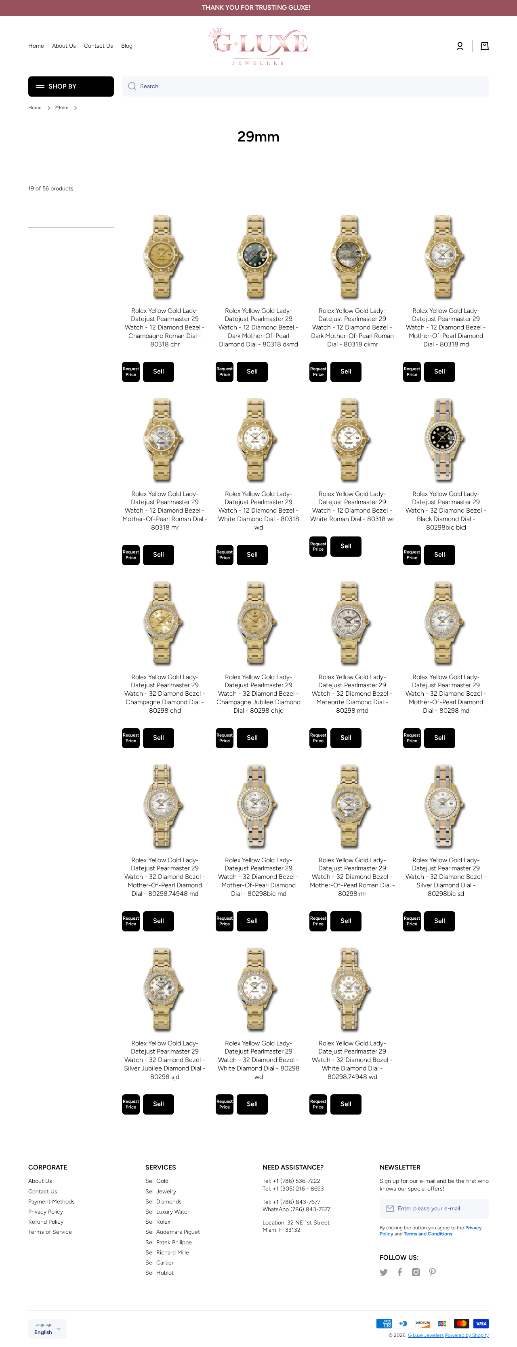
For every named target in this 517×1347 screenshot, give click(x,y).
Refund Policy (45, 1221)
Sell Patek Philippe (168, 1242)
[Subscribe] (479, 1209)
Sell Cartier (159, 1262)
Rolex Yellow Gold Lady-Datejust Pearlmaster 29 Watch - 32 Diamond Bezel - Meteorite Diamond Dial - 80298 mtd (352, 693)
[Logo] (258, 46)
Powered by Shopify (467, 1335)
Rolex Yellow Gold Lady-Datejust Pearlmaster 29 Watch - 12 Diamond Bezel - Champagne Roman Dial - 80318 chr (165, 327)
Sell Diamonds (163, 1201)
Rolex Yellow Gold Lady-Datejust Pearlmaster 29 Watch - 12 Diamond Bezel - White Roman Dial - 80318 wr (352, 506)
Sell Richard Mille (167, 1252)
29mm (61, 107)
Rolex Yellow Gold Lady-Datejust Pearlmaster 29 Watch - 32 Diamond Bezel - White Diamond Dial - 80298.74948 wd (352, 1060)
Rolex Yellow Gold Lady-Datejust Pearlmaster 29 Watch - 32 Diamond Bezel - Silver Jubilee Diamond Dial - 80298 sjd (165, 1060)
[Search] (129, 86)
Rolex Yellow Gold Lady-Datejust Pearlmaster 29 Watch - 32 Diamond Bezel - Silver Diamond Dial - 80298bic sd (446, 876)
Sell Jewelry (160, 1191)
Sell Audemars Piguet (172, 1232)
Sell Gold (156, 1181)
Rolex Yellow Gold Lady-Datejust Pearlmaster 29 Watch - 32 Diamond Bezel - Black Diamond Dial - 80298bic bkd (446, 510)
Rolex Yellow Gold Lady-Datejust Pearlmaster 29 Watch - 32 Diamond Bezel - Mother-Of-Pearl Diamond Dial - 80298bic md (258, 876)
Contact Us (42, 1191)
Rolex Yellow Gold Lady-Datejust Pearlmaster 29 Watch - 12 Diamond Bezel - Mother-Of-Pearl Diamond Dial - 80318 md (446, 327)
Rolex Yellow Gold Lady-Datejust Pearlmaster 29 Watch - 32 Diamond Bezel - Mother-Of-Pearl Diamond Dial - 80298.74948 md (164, 876)
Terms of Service (50, 1232)
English (43, 1332)
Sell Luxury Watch (168, 1211)
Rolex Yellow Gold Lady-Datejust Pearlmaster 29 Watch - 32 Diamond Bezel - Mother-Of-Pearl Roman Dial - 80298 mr (352, 876)
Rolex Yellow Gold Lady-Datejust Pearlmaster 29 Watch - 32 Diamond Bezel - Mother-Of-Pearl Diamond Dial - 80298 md (446, 693)
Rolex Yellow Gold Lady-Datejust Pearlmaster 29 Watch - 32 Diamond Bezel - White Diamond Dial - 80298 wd (259, 1060)
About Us (40, 1181)
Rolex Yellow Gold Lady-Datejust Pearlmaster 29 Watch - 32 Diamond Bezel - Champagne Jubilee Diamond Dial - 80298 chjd (258, 693)
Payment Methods (51, 1201)
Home (35, 107)
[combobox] (305, 86)
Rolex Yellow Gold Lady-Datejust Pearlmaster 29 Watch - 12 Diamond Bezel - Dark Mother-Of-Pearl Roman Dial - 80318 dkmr (352, 327)
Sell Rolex (157, 1221)
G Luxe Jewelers (426, 1335)
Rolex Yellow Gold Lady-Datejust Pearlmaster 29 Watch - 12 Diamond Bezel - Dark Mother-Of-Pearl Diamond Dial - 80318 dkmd (258, 327)
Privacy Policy (45, 1211)
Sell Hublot (159, 1272)
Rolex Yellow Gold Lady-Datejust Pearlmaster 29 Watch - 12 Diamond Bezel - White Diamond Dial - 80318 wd (258, 510)
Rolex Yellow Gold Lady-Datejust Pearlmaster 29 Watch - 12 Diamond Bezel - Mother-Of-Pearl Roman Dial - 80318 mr (165, 510)
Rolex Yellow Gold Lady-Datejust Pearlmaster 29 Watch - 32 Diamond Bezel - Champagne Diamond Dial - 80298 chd (164, 693)
